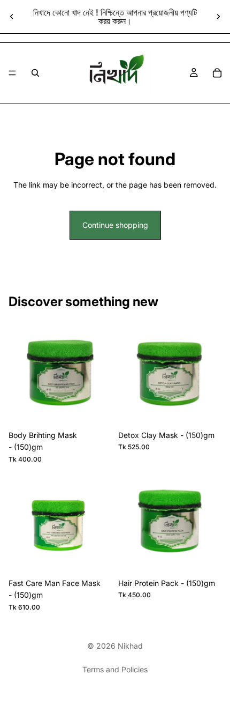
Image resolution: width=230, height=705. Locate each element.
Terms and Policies (115, 669)
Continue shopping (115, 224)
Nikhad (130, 645)
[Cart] (217, 73)
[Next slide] (218, 16)
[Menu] (12, 73)
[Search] (35, 73)
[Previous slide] (12, 16)
